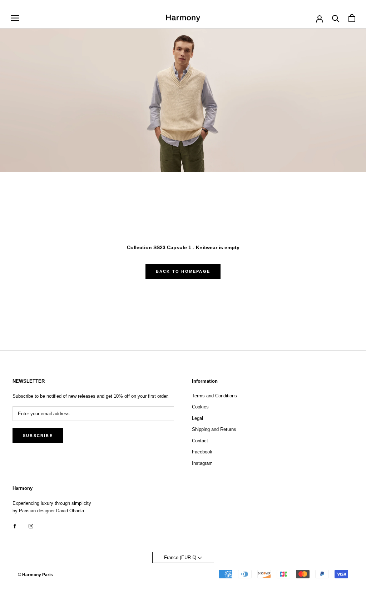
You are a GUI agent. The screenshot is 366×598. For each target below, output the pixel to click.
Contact (200, 440)
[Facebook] (15, 525)
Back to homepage (183, 271)
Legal (197, 418)
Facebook (202, 451)
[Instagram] (31, 525)
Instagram (202, 463)
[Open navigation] (15, 18)
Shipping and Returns (214, 429)
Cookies (200, 406)
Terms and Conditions (214, 395)
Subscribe (38, 435)
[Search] (336, 18)
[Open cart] (351, 18)
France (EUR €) (181, 557)
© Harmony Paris (35, 574)
